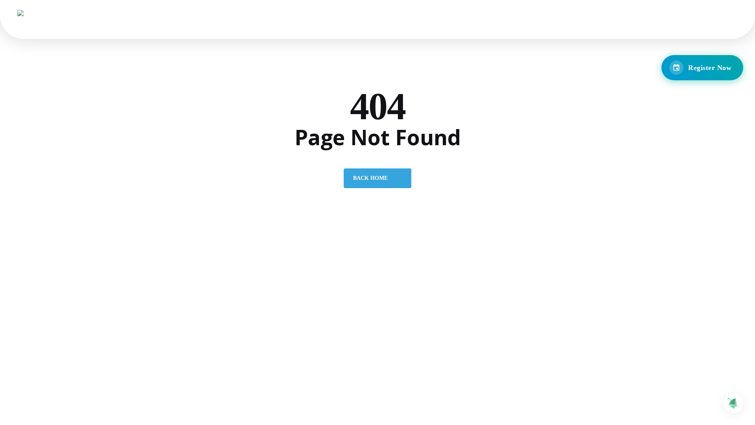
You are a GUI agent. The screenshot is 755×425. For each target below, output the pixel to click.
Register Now (709, 68)
